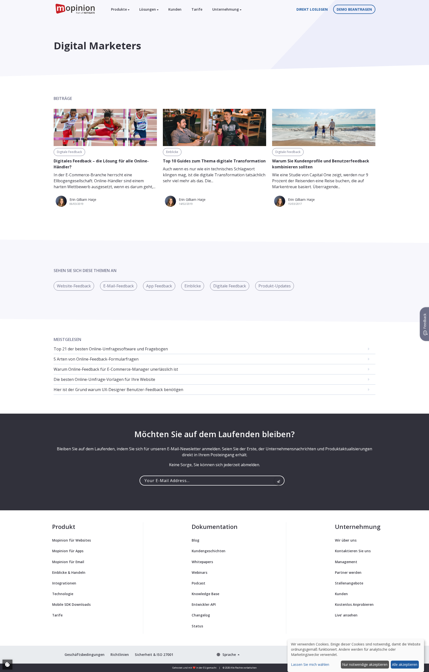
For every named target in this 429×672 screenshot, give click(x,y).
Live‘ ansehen (346, 615)
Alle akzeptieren (404, 664)
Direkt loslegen (312, 9)
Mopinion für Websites (71, 540)
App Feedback (159, 286)
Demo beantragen (354, 9)
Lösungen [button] (148, 9)
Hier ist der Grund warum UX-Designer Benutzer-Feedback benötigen (118, 389)
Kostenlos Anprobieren (354, 604)
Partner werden (348, 572)
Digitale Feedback (69, 152)
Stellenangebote (349, 583)
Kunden (174, 9)
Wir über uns (346, 540)
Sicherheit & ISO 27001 (154, 654)
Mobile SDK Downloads (71, 604)
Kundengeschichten (208, 551)
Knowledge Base (205, 593)
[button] (228, 654)
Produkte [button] (119, 9)
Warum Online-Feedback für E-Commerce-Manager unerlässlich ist (116, 369)
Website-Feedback (74, 286)
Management (346, 561)
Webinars (199, 572)
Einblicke (172, 152)
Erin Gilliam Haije (83, 199)
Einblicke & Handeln (68, 572)
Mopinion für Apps (67, 551)
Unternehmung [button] (226, 9)
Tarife (196, 9)
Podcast (198, 583)
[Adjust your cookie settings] (7, 665)
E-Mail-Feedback (118, 286)
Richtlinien (119, 654)
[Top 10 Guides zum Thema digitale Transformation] (214, 127)
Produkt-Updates (274, 286)
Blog (195, 540)
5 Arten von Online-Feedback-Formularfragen (96, 359)
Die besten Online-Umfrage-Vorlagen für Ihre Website (104, 379)
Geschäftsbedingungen (85, 654)
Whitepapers (202, 561)
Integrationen (64, 583)
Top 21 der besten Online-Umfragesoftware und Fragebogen (111, 349)
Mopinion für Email (68, 561)
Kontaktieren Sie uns (353, 551)
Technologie (62, 593)
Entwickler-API (204, 604)
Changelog (201, 615)
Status (197, 626)
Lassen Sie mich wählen (310, 664)
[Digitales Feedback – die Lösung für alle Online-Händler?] (105, 127)
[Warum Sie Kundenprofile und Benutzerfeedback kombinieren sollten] (323, 127)
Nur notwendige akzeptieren (365, 664)
